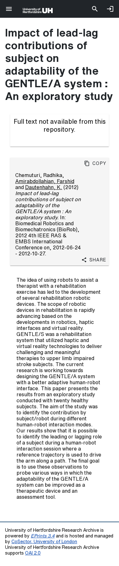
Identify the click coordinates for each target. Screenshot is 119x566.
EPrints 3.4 (43, 535)
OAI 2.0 (33, 552)
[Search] (94, 8)
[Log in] (110, 8)
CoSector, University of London (44, 541)
